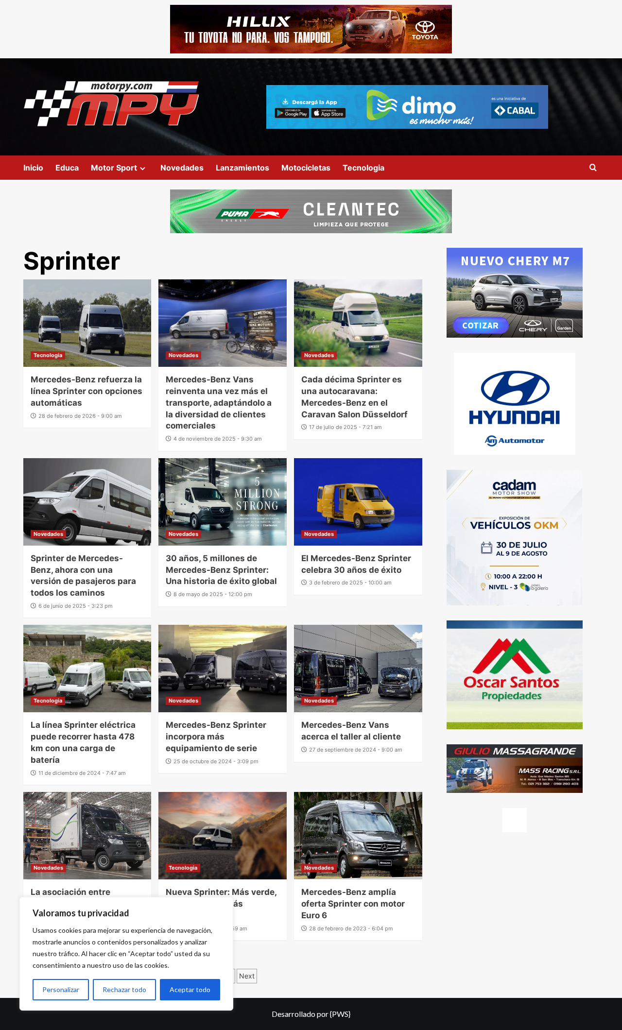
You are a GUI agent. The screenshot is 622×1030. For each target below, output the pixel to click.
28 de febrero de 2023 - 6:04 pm (351, 928)
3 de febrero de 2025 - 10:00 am (350, 582)
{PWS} (340, 1013)
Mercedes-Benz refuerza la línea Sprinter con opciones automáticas (86, 391)
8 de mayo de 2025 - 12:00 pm (212, 594)
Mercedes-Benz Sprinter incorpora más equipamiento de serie (216, 736)
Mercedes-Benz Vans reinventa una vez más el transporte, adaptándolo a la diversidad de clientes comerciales (219, 402)
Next (247, 976)
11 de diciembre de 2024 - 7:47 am (82, 773)
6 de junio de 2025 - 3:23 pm (75, 605)
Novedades (182, 167)
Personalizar (60, 989)
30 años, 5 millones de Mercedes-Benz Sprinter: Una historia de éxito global (221, 569)
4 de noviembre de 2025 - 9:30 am (217, 438)
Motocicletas (305, 167)
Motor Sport (114, 167)
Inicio (33, 167)
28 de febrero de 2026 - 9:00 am (80, 415)
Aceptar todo (190, 989)
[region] (126, 954)
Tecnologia (363, 167)
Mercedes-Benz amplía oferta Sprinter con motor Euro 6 (353, 903)
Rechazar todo (124, 989)
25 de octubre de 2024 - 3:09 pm (216, 761)
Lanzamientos (242, 167)
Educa (67, 167)
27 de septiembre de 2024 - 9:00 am (355, 749)
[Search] (593, 167)
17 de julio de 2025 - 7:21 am (345, 427)
